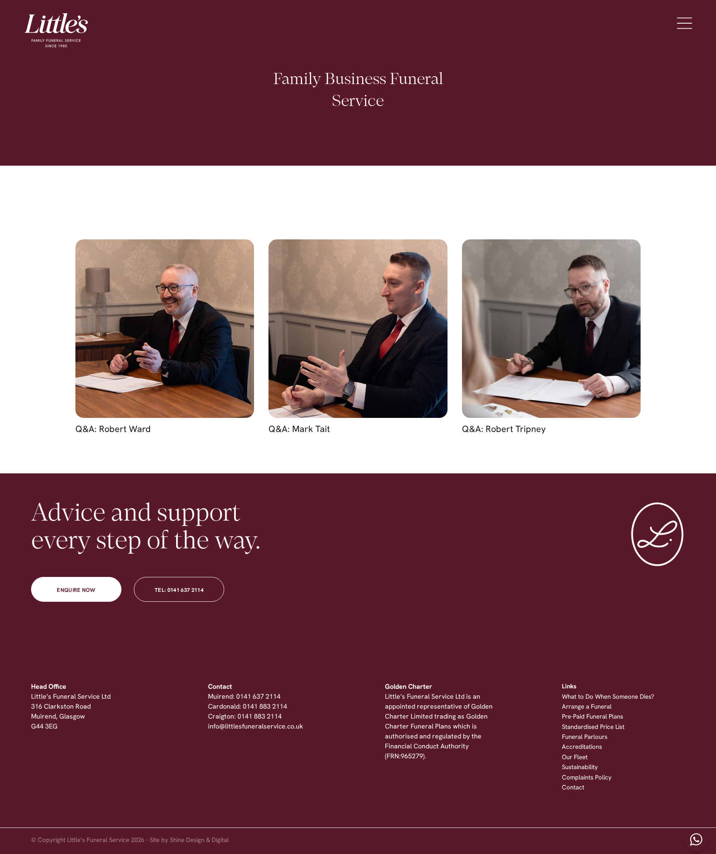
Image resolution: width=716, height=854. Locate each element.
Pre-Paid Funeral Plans (592, 717)
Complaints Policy (587, 778)
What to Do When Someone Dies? (608, 697)
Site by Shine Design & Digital (189, 840)
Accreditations (582, 747)
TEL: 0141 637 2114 (179, 590)
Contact (573, 788)
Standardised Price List (593, 727)
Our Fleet (575, 758)
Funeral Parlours (584, 737)
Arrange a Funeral (587, 707)
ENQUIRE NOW (76, 590)
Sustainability (580, 768)
